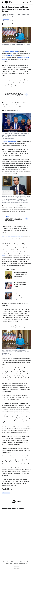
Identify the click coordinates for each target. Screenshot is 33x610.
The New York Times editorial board (12, 236)
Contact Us (16, 566)
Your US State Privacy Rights (24, 561)
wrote (3, 255)
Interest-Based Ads (23, 563)
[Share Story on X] (6, 24)
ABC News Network (6, 561)
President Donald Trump (9, 141)
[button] (2, 2)
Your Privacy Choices (25, 565)
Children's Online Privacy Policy (11, 563)
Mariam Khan (6, 19)
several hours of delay (11, 51)
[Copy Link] (12, 24)
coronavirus (8, 55)
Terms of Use (17, 565)
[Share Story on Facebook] (3, 24)
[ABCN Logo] (9, 2)
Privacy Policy (14, 561)
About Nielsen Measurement (9, 565)
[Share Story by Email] (9, 24)
